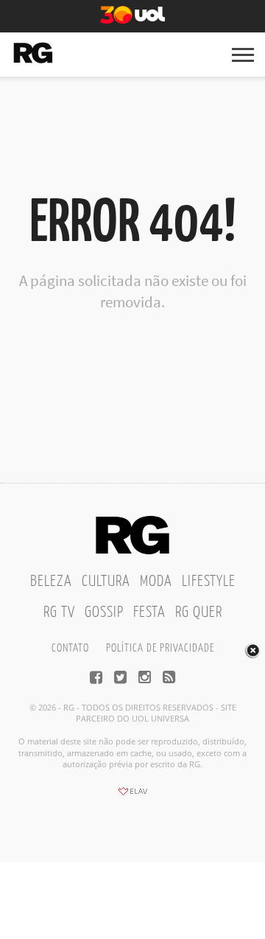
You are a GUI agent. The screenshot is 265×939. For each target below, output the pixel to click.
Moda (156, 581)
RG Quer (198, 612)
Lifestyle (209, 581)
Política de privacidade (160, 648)
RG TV (59, 612)
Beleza (51, 581)
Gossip (104, 612)
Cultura (106, 581)
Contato (70, 648)
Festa (149, 612)
